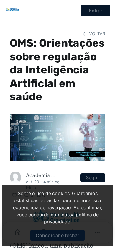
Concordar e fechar (57, 235)
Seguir (93, 177)
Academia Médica (42, 175)
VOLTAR (96, 33)
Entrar (95, 11)
